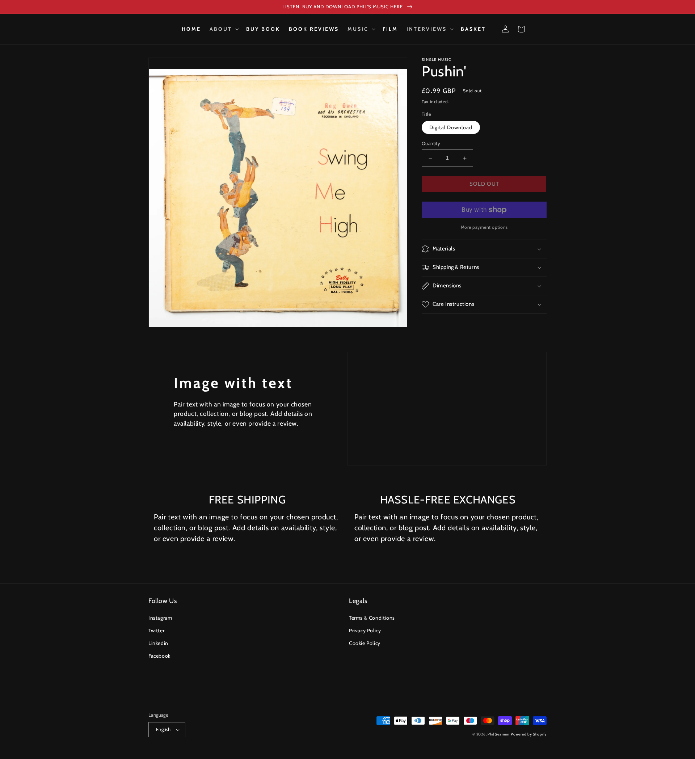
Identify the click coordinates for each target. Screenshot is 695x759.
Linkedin (158, 643)
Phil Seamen (499, 734)
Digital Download (450, 128)
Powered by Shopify (529, 734)
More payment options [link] (484, 227)
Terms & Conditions (372, 618)
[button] (223, 29)
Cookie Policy (364, 643)
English (163, 729)
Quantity (431, 144)
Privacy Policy (365, 630)
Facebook (159, 656)
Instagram (160, 618)
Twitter (156, 630)
